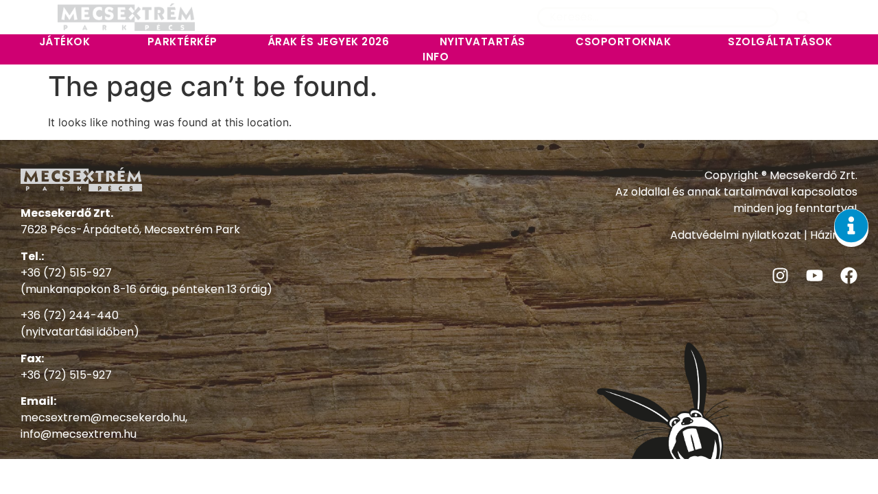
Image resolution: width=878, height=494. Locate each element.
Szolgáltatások (780, 41)
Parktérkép (182, 41)
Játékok (65, 41)
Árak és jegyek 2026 (329, 41)
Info (436, 56)
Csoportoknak (623, 41)
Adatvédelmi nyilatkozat (735, 235)
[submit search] (803, 17)
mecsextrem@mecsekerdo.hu (103, 417)
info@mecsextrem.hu (79, 434)
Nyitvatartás (482, 41)
